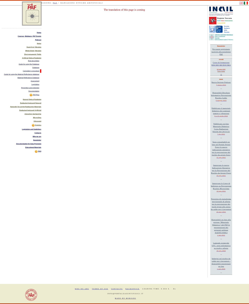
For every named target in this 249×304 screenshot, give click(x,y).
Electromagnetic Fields (32, 54)
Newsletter (37, 140)
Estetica (38, 125)
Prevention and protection (30, 88)
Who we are (37, 136)
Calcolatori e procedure (31, 71)
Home (39, 33)
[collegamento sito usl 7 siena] (216, 29)
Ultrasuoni (37, 121)
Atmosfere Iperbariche (33, 114)
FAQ (39, 151)
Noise (39, 43)
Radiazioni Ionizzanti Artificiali (30, 110)
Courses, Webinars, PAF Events (29, 36)
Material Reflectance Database (28, 78)
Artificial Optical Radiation (31, 58)
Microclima (37, 118)
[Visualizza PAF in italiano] (246, 3)
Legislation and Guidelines (31, 129)
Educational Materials (33, 147)
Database (35, 68)
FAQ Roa (36, 95)
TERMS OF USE (100, 289)
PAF (55, 3)
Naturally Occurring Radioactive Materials (25, 107)
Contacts (37, 133)
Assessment (35, 81)
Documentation (34, 91)
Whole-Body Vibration (33, 51)
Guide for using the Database (29, 64)
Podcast (38, 40)
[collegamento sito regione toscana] (212, 20)
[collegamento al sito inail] (221, 11)
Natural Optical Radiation (32, 99)
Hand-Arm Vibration (34, 47)
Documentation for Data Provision (28, 144)
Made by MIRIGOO (125, 298)
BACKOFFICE (133, 289)
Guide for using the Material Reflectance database (21, 74)
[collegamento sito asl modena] (221, 37)
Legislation (35, 84)
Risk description (33, 61)
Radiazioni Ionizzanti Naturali (30, 103)
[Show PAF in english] (241, 3)
